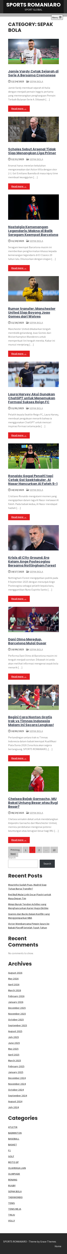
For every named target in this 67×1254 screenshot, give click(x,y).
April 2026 (13, 984)
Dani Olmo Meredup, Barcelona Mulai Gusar (27, 641)
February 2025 (16, 1066)
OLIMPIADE (14, 1174)
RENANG (12, 1179)
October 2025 (16, 1019)
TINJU (11, 1214)
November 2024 (17, 1084)
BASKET (12, 1144)
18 (54, 849)
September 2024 (17, 1095)
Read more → (19, 108)
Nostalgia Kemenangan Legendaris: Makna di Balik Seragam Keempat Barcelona (33, 231)
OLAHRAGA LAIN (17, 1168)
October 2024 (16, 1089)
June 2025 (14, 1043)
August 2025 (15, 1031)
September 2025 (17, 1025)
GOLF (11, 1156)
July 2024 (13, 1107)
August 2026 (15, 972)
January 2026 (15, 1002)
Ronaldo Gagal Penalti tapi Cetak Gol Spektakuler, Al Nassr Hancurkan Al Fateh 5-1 (33, 480)
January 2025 (15, 1072)
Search (12, 857)
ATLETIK (12, 1127)
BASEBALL (13, 1138)
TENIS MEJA (14, 1209)
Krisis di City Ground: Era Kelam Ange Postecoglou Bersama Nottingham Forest (32, 561)
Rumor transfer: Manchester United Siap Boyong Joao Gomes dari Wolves (31, 312)
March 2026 (14, 990)
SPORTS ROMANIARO (33, 4)
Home (58, 1246)
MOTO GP (13, 1162)
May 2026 (13, 978)
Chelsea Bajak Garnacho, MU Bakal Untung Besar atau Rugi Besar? (33, 802)
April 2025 (13, 1054)
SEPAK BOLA (36, 81)
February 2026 (16, 996)
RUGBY (12, 1185)
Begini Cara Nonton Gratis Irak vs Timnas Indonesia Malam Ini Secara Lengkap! (31, 721)
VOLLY (11, 1220)
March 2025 (14, 1060)
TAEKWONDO (15, 1197)
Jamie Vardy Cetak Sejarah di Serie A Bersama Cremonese (33, 73)
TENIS (11, 1203)
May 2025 (13, 1048)
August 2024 (15, 1101)
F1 (9, 1150)
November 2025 (17, 1013)
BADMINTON (15, 1133)
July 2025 (13, 1037)
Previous (15, 849)
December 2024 (17, 1078)
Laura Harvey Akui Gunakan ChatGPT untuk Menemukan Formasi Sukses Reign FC (31, 398)
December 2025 (17, 1008)
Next (13, 853)
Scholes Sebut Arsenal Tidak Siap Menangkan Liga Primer (32, 151)
